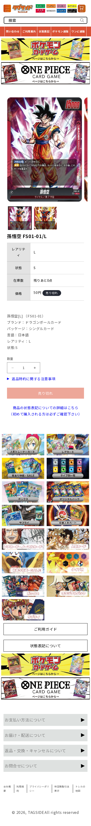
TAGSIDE (36, 812)
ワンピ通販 (78, 31)
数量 (10, 358)
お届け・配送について (25, 735)
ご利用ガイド (45, 629)
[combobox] (45, 20)
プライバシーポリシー (39, 788)
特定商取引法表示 (61, 788)
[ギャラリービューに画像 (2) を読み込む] (45, 218)
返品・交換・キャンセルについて (35, 750)
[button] (7, 8)
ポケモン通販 (60, 31)
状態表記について (45, 645)
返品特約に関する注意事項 (33, 378)
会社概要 (7, 788)
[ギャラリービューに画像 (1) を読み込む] (20, 218)
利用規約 (20, 788)
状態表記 (44, 31)
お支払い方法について (25, 720)
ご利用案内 (29, 31)
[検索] (82, 20)
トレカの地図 (80, 788)
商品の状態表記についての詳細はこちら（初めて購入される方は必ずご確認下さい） (45, 410)
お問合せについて (21, 766)
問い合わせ (13, 31)
